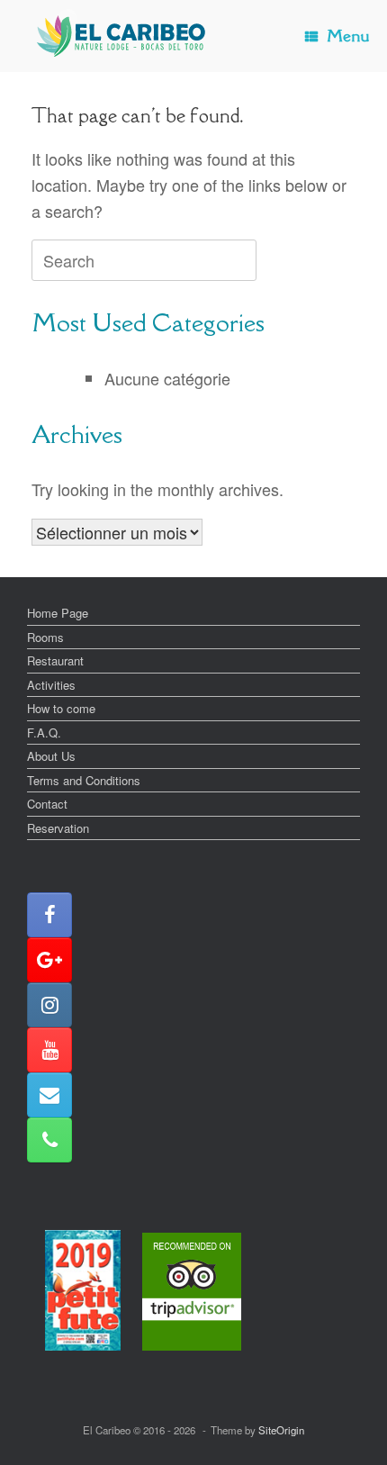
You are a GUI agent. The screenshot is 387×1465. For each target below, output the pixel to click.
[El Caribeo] (121, 36)
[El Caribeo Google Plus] (49, 959)
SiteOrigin (281, 1430)
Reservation (58, 827)
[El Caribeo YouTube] (49, 1049)
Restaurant (55, 660)
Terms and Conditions (83, 780)
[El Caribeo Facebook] (49, 914)
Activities (51, 684)
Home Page (57, 612)
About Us (51, 755)
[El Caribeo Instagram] (49, 1004)
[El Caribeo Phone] (49, 1139)
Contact (47, 803)
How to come (61, 708)
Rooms (45, 637)
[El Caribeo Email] (49, 1094)
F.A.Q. (44, 732)
